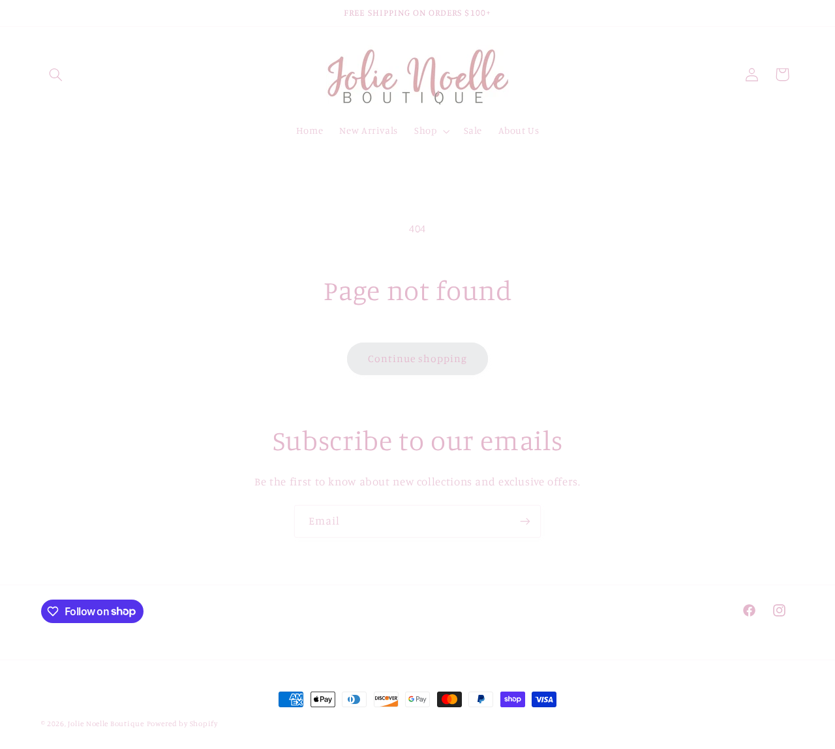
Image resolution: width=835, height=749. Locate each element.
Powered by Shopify (182, 723)
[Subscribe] (525, 521)
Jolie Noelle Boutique (106, 723)
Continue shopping (418, 358)
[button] (56, 74)
